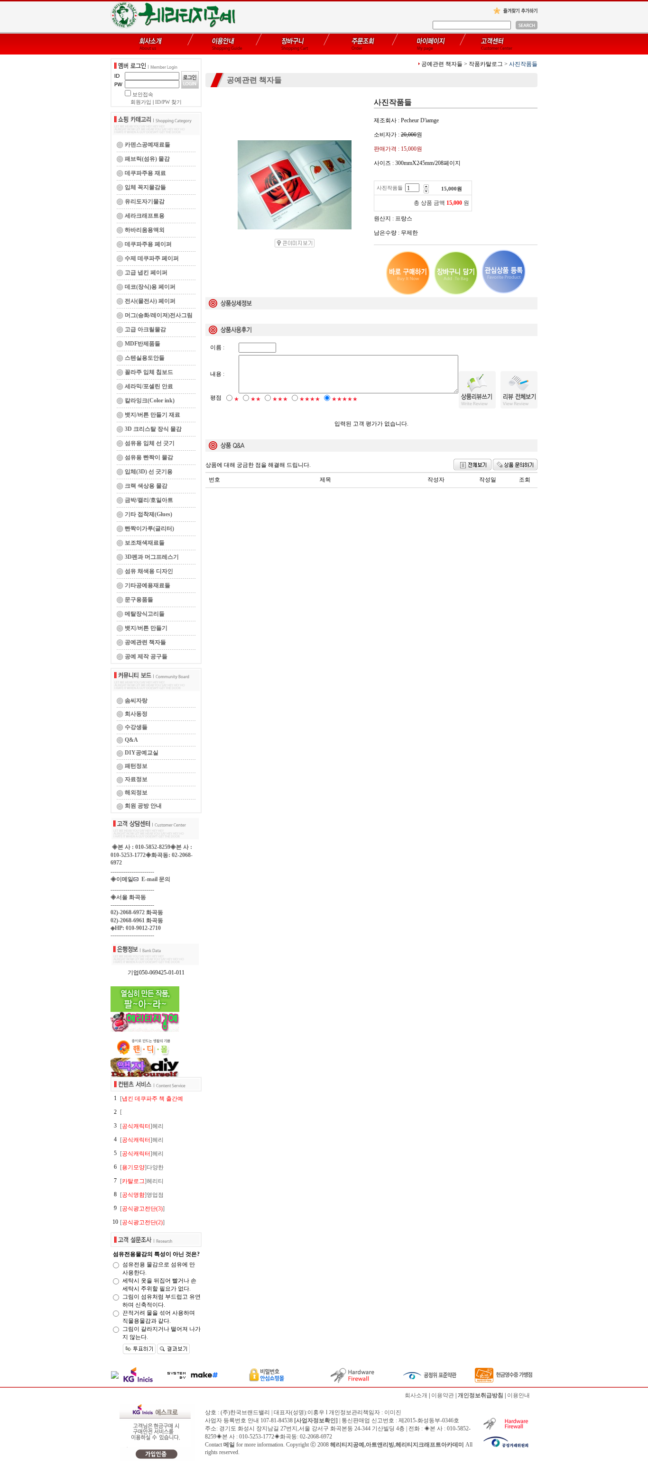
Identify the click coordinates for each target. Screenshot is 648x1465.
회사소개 (416, 1395)
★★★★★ (345, 399)
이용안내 (518, 1395)
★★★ (280, 399)
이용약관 (442, 1395)
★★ (255, 399)
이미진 (392, 1412)
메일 (229, 1444)
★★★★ (309, 399)
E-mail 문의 (154, 879)
